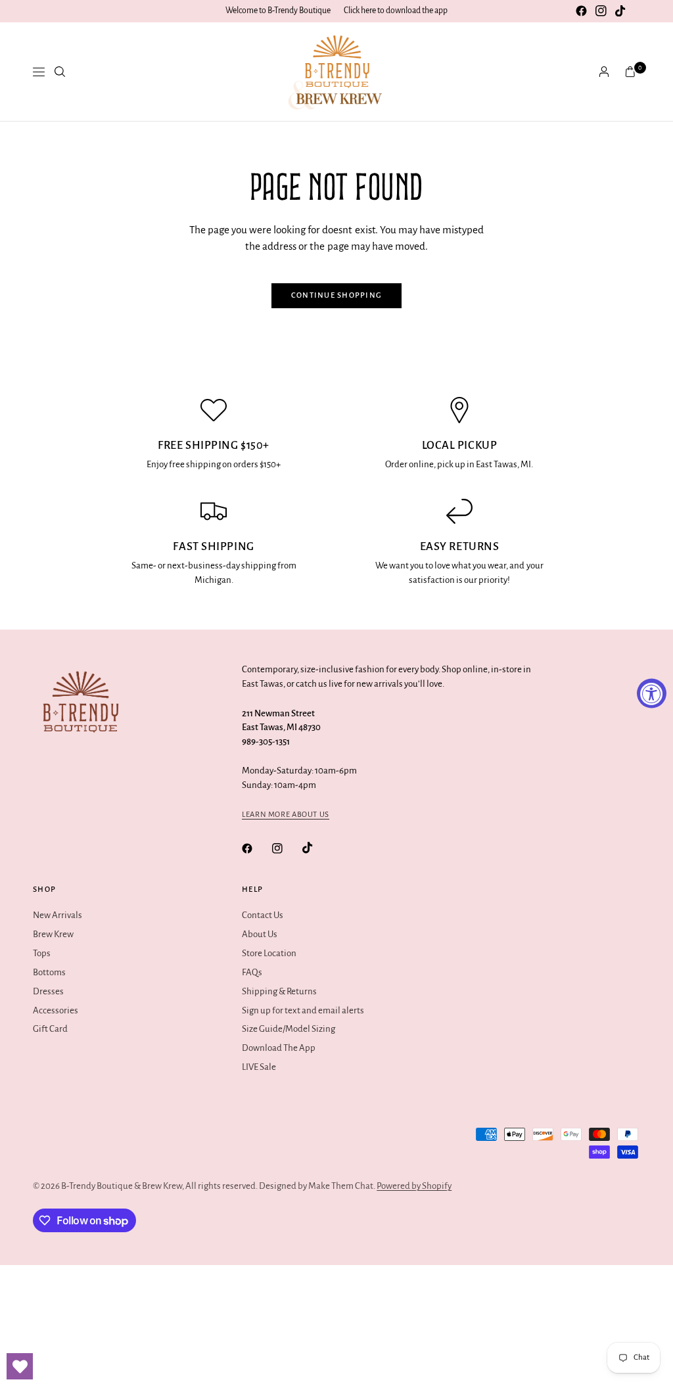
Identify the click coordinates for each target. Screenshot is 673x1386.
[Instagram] (601, 11)
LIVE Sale (259, 1067)
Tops (42, 953)
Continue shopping (337, 295)
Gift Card (50, 1029)
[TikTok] (620, 11)
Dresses (48, 991)
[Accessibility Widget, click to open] (651, 693)
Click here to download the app (396, 10)
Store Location (269, 953)
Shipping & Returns (279, 991)
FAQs (252, 972)
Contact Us (262, 915)
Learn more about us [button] (285, 814)
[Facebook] (581, 11)
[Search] (59, 71)
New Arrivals (57, 915)
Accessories (55, 1010)
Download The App (278, 1048)
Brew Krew (53, 934)
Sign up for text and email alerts (303, 1010)
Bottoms (49, 972)
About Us (259, 934)
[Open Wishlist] (20, 1366)
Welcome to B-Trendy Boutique (278, 10)
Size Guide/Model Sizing (288, 1029)
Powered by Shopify (414, 1186)
